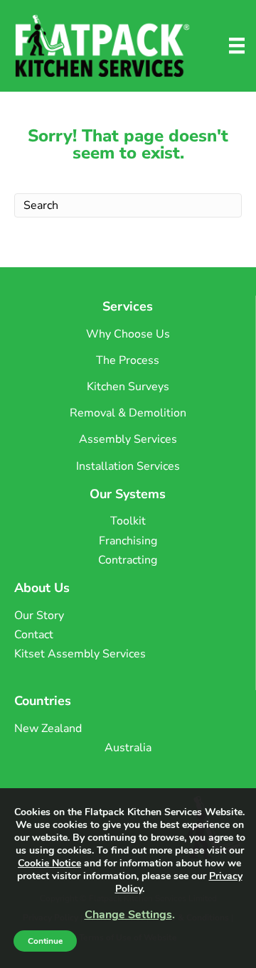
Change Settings (128, 914)
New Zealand (48, 728)
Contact (33, 634)
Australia (128, 747)
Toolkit (128, 521)
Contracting (127, 560)
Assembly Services (128, 439)
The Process (127, 360)
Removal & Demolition (128, 413)
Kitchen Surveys (128, 386)
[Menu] (237, 45)
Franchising (128, 541)
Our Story (39, 615)
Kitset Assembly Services (80, 654)
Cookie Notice (49, 863)
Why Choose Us (128, 334)
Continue (45, 941)
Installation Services (128, 466)
